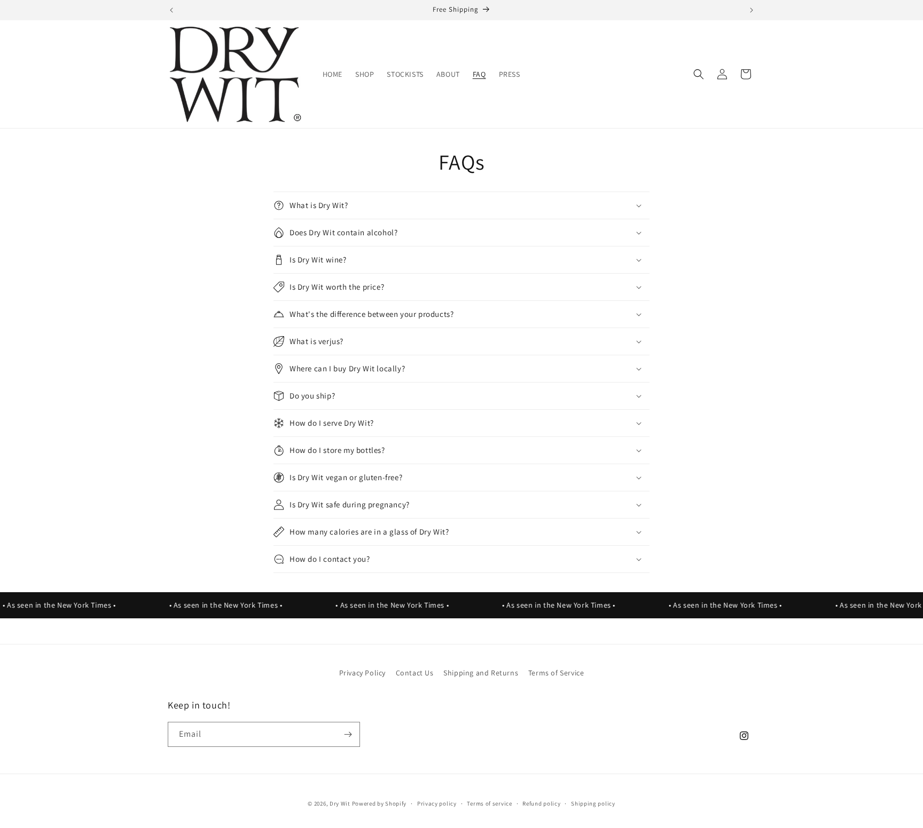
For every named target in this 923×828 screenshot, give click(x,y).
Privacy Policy (362, 673)
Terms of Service (556, 673)
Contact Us (415, 673)
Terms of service (489, 803)
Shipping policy (593, 803)
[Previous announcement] (171, 10)
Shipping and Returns (480, 673)
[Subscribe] (347, 734)
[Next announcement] (751, 10)
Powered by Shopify (379, 803)
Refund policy (541, 803)
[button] (698, 74)
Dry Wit (340, 803)
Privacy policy (437, 803)
